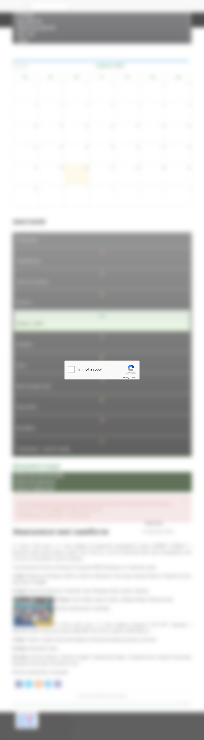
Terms (134, 378)
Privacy (126, 378)
